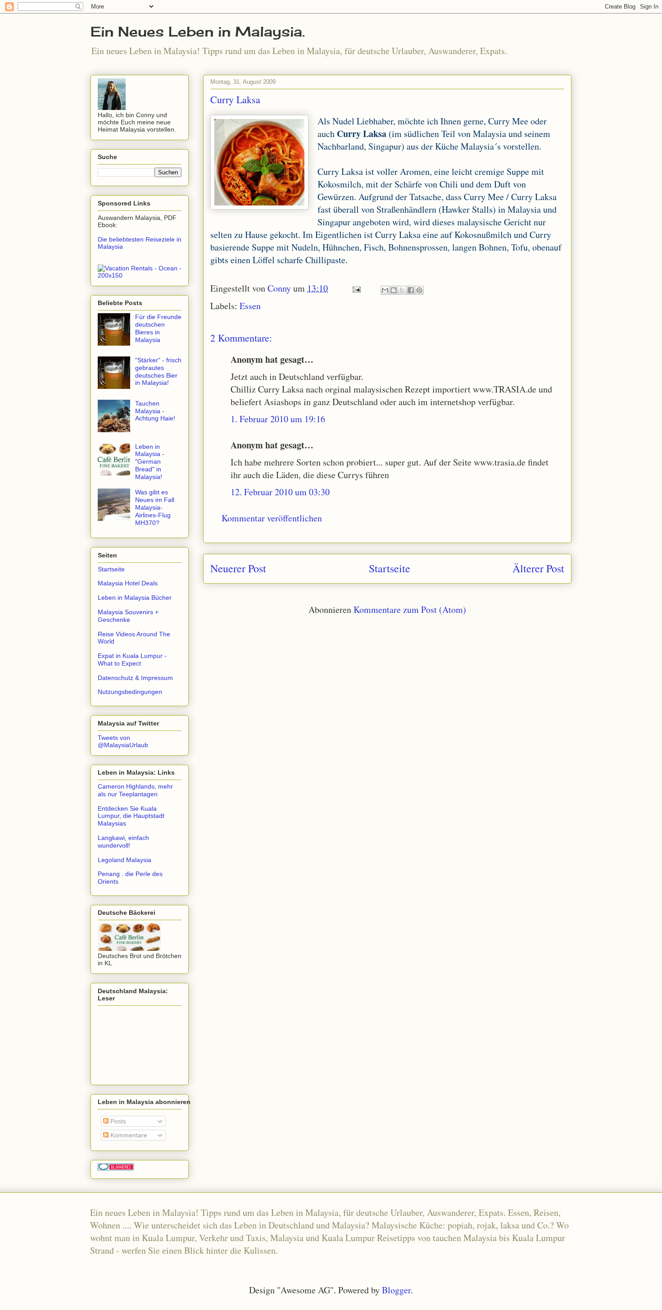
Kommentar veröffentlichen (272, 518)
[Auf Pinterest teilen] (419, 290)
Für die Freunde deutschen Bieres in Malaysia (158, 328)
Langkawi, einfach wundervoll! (123, 841)
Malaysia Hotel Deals (128, 583)
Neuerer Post (238, 568)
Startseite (389, 568)
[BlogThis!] (393, 290)
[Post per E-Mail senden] (355, 288)
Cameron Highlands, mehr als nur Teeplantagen (135, 790)
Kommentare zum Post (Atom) (410, 609)
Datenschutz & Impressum (135, 677)
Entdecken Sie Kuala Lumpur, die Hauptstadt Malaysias (131, 816)
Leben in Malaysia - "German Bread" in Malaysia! (149, 461)
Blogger (396, 1290)
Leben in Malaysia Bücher (135, 597)
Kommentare (128, 1135)
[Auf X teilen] (402, 290)
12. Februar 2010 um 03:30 (280, 492)
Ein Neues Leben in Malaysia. (198, 31)
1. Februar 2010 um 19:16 (278, 419)
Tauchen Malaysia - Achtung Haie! (155, 411)
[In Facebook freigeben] (410, 290)
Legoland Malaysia (124, 859)
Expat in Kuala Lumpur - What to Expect (132, 659)
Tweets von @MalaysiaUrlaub (123, 741)
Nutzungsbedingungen (130, 691)
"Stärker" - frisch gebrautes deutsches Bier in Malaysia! (158, 371)
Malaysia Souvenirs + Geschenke (128, 615)
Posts (117, 1121)
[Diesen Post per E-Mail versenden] (385, 290)
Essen (250, 306)
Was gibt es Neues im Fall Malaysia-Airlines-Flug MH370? (154, 507)
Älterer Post (538, 568)
